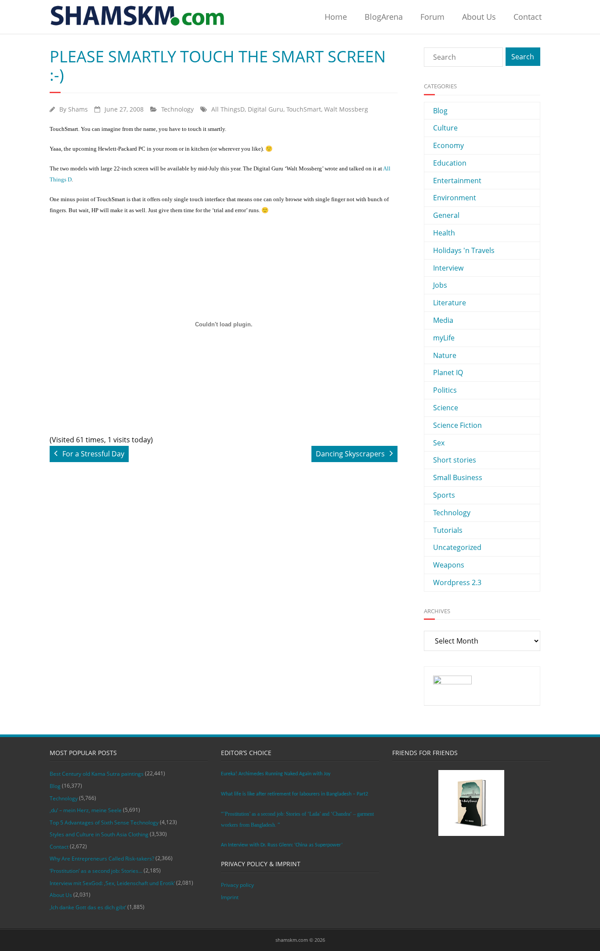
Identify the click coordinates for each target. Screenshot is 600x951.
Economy (448, 145)
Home (336, 16)
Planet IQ (448, 372)
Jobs (440, 285)
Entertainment (457, 180)
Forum (432, 16)
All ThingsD (228, 109)
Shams (78, 109)
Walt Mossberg (346, 109)
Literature (449, 302)
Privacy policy (237, 885)
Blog (440, 111)
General (446, 215)
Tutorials (448, 530)
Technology (177, 109)
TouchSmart (303, 109)
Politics (445, 390)
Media (443, 320)
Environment (454, 197)
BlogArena (384, 16)
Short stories (454, 460)
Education (449, 163)
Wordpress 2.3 (457, 582)
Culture (445, 128)
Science (445, 407)
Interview (448, 268)
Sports (444, 495)
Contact (527, 16)
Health (444, 233)
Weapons (448, 565)
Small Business (457, 477)
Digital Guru (265, 109)
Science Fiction (457, 425)
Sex (439, 443)
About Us (479, 16)
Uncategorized (457, 547)
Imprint (230, 897)
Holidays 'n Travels (464, 250)
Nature (444, 355)
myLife (444, 338)
